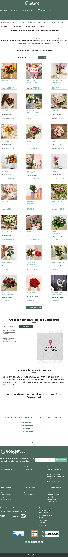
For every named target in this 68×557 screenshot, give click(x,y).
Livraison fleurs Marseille (26, 425)
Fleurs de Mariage (28, 469)
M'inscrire (60, 460)
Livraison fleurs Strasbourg (26, 440)
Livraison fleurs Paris (25, 422)
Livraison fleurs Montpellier (26, 443)
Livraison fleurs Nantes (25, 437)
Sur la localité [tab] (10, 327)
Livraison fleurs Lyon (24, 428)
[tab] (5, 22)
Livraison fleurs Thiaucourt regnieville (50, 404)
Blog (2, 497)
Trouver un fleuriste (6, 494)
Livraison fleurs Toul (18, 404)
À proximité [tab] (26, 327)
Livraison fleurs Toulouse (26, 431)
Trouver (42, 57)
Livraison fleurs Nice (24, 434)
